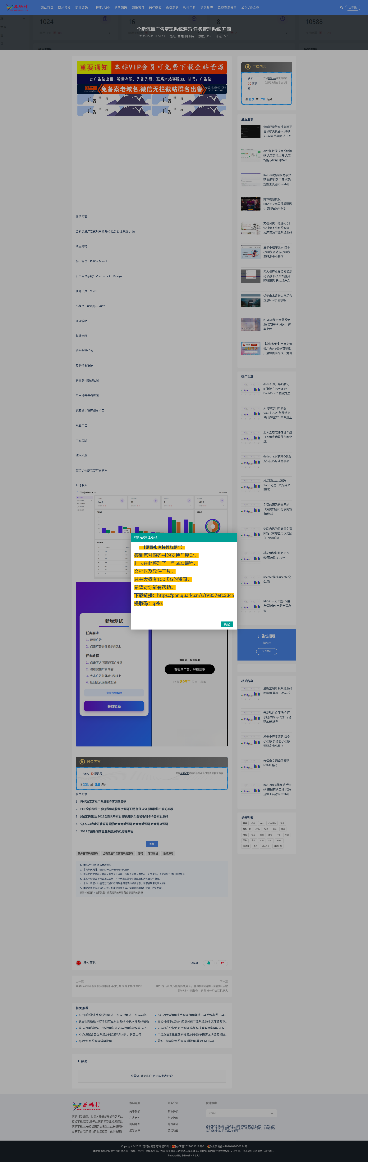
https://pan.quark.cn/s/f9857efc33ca (195, 595)
